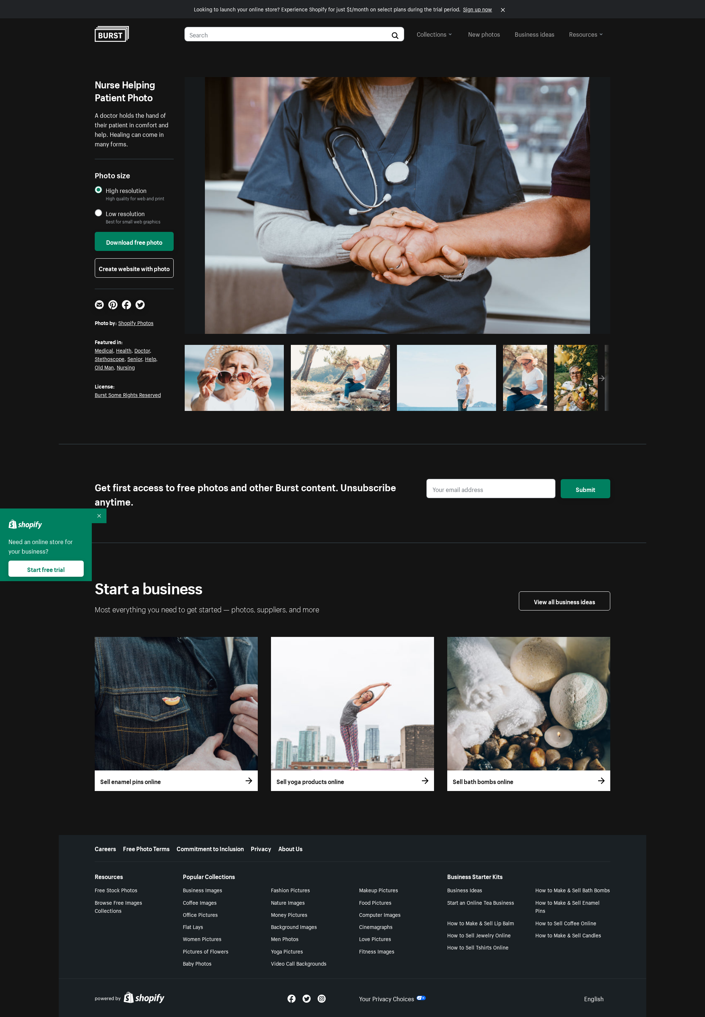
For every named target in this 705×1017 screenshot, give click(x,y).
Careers (105, 848)
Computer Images (380, 914)
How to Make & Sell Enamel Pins (567, 906)
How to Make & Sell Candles (568, 935)
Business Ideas (464, 890)
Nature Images (288, 902)
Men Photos (285, 938)
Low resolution (125, 213)
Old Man (104, 367)
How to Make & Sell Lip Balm (480, 923)
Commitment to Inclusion (210, 848)
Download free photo (134, 241)
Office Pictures (200, 914)
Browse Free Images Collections (118, 906)
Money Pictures (289, 914)
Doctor (142, 350)
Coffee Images (200, 902)
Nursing (126, 367)
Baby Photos (197, 963)
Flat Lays (193, 926)
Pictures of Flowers (205, 951)
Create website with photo (134, 268)
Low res (262, 403)
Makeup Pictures (378, 890)
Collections (431, 33)
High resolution (126, 190)
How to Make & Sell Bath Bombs (572, 890)
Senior (134, 358)
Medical (104, 350)
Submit (585, 488)
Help (150, 358)
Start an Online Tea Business (480, 902)
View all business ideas (564, 601)
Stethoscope (109, 358)
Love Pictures (375, 938)
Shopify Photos (135, 322)
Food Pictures (375, 902)
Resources (583, 33)
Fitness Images (376, 951)
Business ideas (534, 33)
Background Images (294, 926)
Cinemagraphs (376, 926)
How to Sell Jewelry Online (479, 935)
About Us (290, 848)
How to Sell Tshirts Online (478, 947)
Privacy (261, 848)
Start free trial (46, 568)
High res (233, 403)
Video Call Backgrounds (298, 963)
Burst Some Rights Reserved (128, 394)
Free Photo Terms (146, 848)
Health (123, 350)
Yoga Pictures (287, 951)
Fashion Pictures (290, 890)
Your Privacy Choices (386, 998)
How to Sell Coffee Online (565, 923)
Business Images (202, 890)
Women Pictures (202, 938)
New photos (484, 33)
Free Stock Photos (116, 890)
